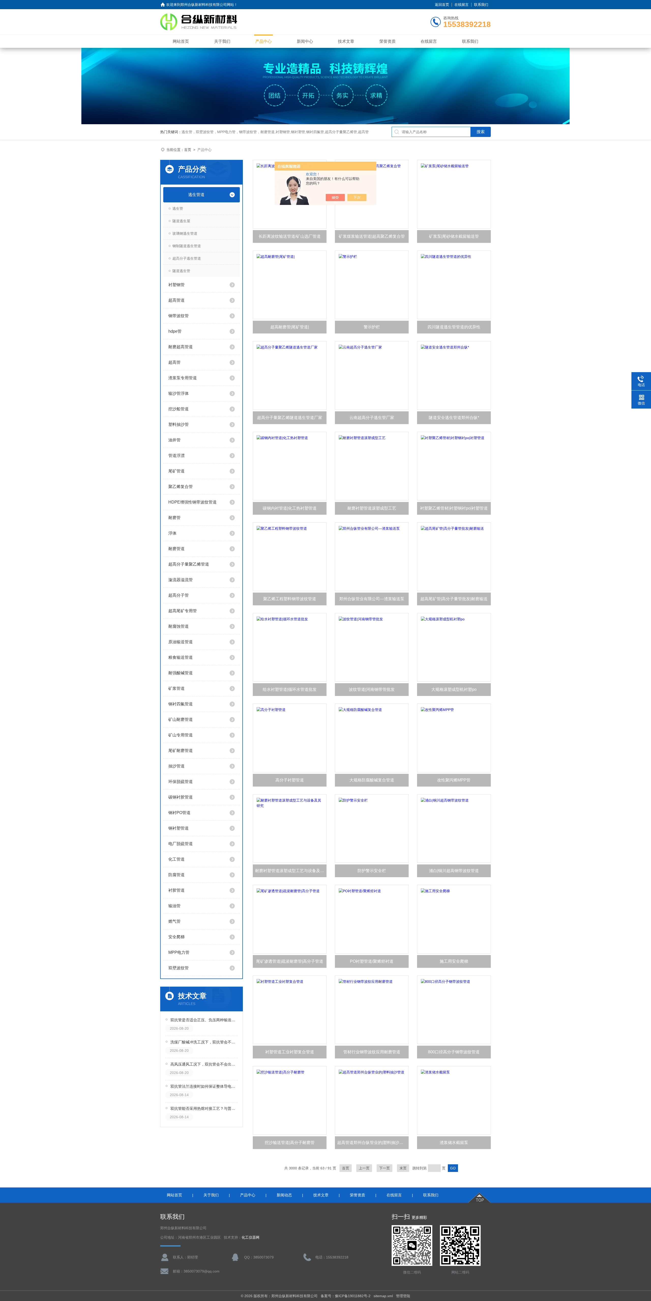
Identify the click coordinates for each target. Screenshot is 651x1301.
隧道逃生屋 (181, 221)
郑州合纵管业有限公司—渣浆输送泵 (371, 599)
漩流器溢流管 (180, 580)
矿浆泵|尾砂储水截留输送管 (454, 236)
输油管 (174, 906)
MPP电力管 (178, 952)
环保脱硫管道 (180, 781)
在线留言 (461, 5)
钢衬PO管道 (179, 812)
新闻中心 (305, 41)
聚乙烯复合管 (180, 486)
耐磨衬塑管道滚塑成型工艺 (371, 508)
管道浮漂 (176, 455)
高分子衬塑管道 (289, 780)
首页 (187, 150)
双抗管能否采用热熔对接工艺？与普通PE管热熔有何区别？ (204, 1108)
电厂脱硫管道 (180, 844)
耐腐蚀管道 (178, 626)
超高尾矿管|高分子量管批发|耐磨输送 (453, 599)
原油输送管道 (180, 642)
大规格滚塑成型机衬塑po (454, 689)
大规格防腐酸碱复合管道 (371, 780)
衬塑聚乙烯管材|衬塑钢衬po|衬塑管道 (454, 508)
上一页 (364, 1168)
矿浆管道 (176, 688)
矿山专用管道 (180, 735)
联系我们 (481, 5)
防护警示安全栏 (372, 871)
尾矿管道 (176, 471)
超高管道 (176, 300)
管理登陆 (403, 1296)
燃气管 (174, 921)
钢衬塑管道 (178, 828)
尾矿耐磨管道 (180, 750)
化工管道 (176, 859)
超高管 (174, 362)
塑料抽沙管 (178, 424)
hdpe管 (175, 331)
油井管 (174, 440)
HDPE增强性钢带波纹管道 (192, 502)
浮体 (172, 533)
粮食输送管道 (180, 657)
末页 (403, 1168)
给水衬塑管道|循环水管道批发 (290, 689)
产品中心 (263, 41)
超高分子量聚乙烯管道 (188, 564)
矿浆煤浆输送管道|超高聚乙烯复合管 (372, 236)
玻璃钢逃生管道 (184, 233)
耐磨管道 (176, 549)
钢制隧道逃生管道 (186, 246)
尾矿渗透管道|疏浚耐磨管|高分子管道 (289, 961)
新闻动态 (284, 1195)
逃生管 (177, 208)
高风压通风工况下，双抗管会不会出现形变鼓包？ (204, 1064)
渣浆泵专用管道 (182, 378)
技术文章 (346, 41)
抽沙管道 (176, 766)
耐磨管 (174, 517)
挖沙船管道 (178, 409)
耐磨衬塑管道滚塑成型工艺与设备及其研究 (291, 871)
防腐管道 (176, 875)
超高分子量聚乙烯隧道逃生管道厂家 (289, 417)
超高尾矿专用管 (182, 611)
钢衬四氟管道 (180, 704)
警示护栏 (372, 327)
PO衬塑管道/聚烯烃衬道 (371, 961)
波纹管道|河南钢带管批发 (372, 689)
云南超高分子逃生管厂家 (371, 417)
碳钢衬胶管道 (180, 797)
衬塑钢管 (176, 285)
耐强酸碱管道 (180, 673)
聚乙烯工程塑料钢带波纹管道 (289, 599)
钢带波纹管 (178, 316)
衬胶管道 (176, 890)
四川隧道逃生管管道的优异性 (453, 327)
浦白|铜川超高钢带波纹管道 (454, 871)
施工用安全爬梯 (454, 961)
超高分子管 (178, 595)
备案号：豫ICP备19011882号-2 (346, 1296)
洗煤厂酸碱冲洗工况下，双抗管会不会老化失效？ (204, 1042)
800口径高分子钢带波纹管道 (454, 1052)
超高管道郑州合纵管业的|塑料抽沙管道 (372, 1142)
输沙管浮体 (178, 393)
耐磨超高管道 (180, 347)
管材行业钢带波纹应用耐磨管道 (371, 1052)
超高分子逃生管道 (186, 258)
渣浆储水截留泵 (454, 1142)
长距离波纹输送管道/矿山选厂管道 (290, 236)
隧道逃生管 (181, 271)
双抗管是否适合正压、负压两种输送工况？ (204, 1020)
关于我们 (222, 41)
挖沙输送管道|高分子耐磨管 (290, 1142)
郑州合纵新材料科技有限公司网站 (207, 5)
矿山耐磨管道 (180, 719)
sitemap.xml (383, 1296)
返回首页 (442, 5)
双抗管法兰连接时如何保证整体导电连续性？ (204, 1086)
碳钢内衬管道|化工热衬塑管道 (290, 508)
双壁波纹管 (178, 968)
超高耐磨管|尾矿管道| (289, 327)
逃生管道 (196, 194)
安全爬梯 (176, 937)
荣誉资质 (387, 41)
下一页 (384, 1168)
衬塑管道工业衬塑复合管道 (289, 1052)
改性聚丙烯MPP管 (453, 780)
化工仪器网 (250, 1237)
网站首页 (181, 41)
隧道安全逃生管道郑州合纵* (454, 417)
